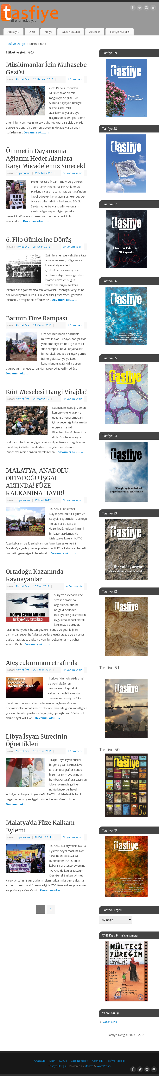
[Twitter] (140, 8)
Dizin (32, 32)
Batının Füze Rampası (36, 318)
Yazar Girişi (110, 1022)
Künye (48, 32)
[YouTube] (153, 8)
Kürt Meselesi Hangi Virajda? (46, 392)
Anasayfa (13, 32)
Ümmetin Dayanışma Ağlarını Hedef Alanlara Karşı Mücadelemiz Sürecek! (45, 158)
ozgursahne (23, 173)
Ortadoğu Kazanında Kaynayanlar (34, 575)
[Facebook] (133, 8)
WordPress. (104, 1066)
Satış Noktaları (71, 32)
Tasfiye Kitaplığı (120, 32)
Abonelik (94, 32)
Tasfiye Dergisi (16, 44)
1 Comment (74, 79)
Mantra (89, 1066)
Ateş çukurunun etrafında (42, 663)
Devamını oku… (37, 132)
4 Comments (74, 586)
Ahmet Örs (22, 79)
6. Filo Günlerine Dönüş (39, 239)
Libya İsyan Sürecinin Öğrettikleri (36, 740)
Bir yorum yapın (72, 173)
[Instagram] (146, 8)
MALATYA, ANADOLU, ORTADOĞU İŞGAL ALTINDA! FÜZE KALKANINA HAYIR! (38, 482)
